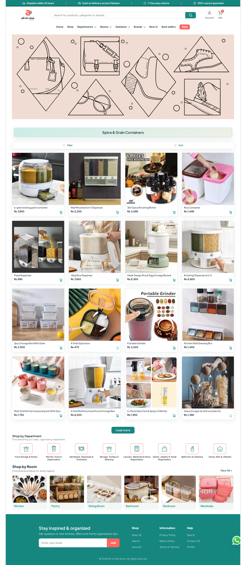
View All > (226, 470)
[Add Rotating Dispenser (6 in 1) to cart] (230, 279)
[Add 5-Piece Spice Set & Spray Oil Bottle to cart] (174, 415)
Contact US (193, 541)
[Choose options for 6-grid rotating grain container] (61, 212)
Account (136, 547)
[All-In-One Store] (28, 15)
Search (136, 541)
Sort (181, 145)
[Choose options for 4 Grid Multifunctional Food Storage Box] (117, 415)
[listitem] (29, 492)
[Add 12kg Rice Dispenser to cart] (117, 279)
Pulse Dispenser (22, 275)
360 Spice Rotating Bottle (141, 207)
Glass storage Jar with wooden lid (202, 411)
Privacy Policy (168, 535)
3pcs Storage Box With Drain (29, 343)
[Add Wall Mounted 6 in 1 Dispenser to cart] (117, 212)
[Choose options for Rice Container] (230, 212)
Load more (123, 430)
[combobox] (117, 15)
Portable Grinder (136, 343)
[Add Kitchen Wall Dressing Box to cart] (230, 347)
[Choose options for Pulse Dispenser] (61, 279)
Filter (70, 145)
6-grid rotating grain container (30, 207)
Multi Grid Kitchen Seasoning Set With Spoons (38, 411)
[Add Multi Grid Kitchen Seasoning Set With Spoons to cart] (61, 415)
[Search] (190, 15)
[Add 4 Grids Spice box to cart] (117, 347)
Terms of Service (169, 547)
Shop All (136, 535)
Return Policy (167, 541)
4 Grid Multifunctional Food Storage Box (93, 411)
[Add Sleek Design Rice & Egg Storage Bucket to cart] (174, 279)
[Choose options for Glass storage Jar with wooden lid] (230, 415)
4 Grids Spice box (80, 343)
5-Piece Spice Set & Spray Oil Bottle (147, 411)
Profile (190, 547)
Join (113, 542)
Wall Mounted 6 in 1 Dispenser (87, 207)
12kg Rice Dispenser (81, 275)
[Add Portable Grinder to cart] (174, 347)
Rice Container (192, 207)
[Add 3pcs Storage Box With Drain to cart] (61, 347)
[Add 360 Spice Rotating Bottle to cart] (174, 212)
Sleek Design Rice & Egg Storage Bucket (149, 275)
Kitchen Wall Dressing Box (198, 343)
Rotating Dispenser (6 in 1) (198, 275)
